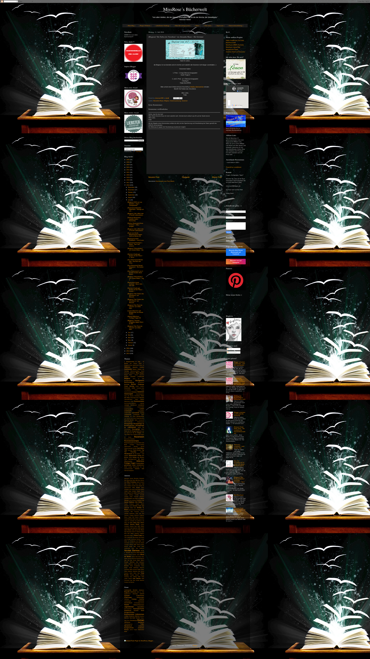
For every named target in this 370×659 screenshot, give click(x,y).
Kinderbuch (127, 610)
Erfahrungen (128, 597)
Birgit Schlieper (132, 491)
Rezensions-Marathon (129, 439)
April (129, 337)
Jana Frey (136, 522)
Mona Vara (135, 548)
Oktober (130, 192)
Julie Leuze (141, 528)
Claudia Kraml (128, 498)
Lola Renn (132, 542)
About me (141, 365)
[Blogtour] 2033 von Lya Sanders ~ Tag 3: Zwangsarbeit (135, 203)
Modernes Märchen (134, 616)
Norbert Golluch (128, 554)
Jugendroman (129, 607)
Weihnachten (133, 455)
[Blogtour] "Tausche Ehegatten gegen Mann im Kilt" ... (135, 322)
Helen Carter (135, 519)
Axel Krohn (137, 489)
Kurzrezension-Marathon (130, 403)
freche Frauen (133, 629)
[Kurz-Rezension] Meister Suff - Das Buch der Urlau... (135, 261)
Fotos (136, 389)
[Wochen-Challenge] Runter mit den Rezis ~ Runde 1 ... (135, 289)
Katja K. (132, 535)
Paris (128, 434)
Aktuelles (135, 367)
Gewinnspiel (128, 394)
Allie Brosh (138, 480)
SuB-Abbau (140, 448)
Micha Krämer (140, 544)
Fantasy (134, 599)
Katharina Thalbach (139, 533)
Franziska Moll (128, 511)
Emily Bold (133, 507)
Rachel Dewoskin (132, 558)
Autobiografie (127, 590)
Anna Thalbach (128, 485)
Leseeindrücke (127, 406)
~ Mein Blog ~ (131, 26)
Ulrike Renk (141, 576)
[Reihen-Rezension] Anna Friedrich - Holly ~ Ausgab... (135, 225)
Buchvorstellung (129, 382)
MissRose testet (231, 42)
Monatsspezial (140, 421)
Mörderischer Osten (232, 49)
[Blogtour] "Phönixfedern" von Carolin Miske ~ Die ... (135, 250)
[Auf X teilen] (178, 98)
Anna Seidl (141, 484)
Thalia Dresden (137, 450)
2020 (128, 175)
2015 (128, 348)
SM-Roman (127, 622)
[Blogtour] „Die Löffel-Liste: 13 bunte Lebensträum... (136, 214)
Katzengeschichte (138, 608)
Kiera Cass (138, 535)
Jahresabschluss (128, 399)
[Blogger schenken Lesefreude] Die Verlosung (239, 414)
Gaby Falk (138, 513)
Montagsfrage (128, 423)
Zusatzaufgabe (140, 463)
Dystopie (127, 595)
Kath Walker (130, 533)
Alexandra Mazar (158, 101)
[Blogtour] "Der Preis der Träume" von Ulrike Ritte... (135, 306)
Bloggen (142, 373)
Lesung (126, 416)
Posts (230, 349)
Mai (129, 335)
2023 (128, 167)
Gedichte (141, 599)
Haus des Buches (129, 395)
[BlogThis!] (176, 98)
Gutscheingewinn (140, 394)
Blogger (195, 645)
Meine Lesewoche (139, 420)
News (142, 429)
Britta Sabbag (127, 493)
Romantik (136, 442)
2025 (128, 162)
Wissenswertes (128, 461)
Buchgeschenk (128, 380)
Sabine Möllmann (128, 564)
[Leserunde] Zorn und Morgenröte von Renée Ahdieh (135, 312)
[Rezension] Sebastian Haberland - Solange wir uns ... (136, 209)
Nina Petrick (134, 552)
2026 (128, 159)
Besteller (135, 590)
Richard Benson (140, 558)
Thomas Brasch (134, 575)
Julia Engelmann (134, 528)
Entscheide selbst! (129, 388)
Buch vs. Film (138, 378)
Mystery (142, 616)
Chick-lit (142, 593)
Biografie (127, 592)
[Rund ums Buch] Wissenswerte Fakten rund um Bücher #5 (135, 234)
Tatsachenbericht (128, 624)
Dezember (131, 187)
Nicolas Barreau (132, 550)
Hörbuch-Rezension (138, 605)
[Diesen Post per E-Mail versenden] (174, 98)
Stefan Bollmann (128, 571)
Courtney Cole (140, 500)
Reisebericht (133, 620)
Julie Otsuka (127, 530)
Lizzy (131, 418)
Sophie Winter (140, 569)
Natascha (142, 548)
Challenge (141, 384)
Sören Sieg (137, 573)
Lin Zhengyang (131, 541)
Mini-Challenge (128, 422)
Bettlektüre (132, 373)
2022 (128, 170)
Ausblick (142, 367)
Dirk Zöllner (139, 502)
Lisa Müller (138, 541)
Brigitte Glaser (140, 491)
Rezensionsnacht (128, 442)
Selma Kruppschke (135, 565)
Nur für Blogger (137, 432)
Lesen (142, 409)
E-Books (142, 386)
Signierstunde (127, 446)
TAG (125, 450)
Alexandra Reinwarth (139, 478)
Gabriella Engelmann (129, 513)
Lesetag (142, 412)
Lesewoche (127, 414)
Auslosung (128, 369)
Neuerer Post (153, 177)
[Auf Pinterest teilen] (181, 98)
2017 (128, 182)
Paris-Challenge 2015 (135, 434)
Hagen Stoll (131, 517)
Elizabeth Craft (128, 505)
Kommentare (232, 352)
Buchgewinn (139, 380)
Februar (130, 342)
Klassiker (136, 610)
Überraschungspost (129, 470)
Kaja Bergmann (128, 531)
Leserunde (127, 412)
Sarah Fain (137, 564)
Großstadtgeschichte (139, 602)
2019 (128, 177)
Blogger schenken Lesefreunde (134, 376)
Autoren (134, 369)
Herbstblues (137, 395)
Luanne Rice (138, 542)
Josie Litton (127, 528)
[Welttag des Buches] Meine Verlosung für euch (239, 397)
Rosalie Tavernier (129, 562)
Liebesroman (139, 614)
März (129, 340)
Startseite (186, 177)
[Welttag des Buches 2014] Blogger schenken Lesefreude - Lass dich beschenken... (239, 381)
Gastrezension (127, 392)
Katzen (142, 399)
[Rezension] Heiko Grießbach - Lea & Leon (136, 239)
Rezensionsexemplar (131, 441)
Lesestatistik (135, 412)
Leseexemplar (140, 406)
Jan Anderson (138, 520)
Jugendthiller (140, 607)
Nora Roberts (140, 552)
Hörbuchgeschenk (134, 397)
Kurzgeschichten (129, 612)
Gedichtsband (127, 601)
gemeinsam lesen (130, 465)
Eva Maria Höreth (140, 509)
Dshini (137, 386)
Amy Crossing (131, 482)
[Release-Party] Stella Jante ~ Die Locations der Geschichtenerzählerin (239, 430)
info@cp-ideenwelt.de (197, 87)
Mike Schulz (137, 546)
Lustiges (126, 616)
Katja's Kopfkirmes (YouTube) (235, 40)
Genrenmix (141, 601)
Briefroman (133, 592)
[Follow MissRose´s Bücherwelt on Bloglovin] (233, 340)
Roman (140, 620)
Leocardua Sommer (135, 539)
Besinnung (126, 373)
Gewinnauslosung (175, 101)
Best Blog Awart (238, 495)
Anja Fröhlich (127, 484)
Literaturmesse (140, 416)
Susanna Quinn (128, 573)
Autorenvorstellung (135, 371)
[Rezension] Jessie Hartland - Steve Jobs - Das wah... (135, 284)
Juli (129, 200)
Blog (137, 373)
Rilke (125, 560)
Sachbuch (141, 622)
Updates (142, 451)
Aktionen (127, 367)
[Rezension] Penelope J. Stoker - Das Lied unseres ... (135, 244)
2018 (128, 180)
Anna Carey (135, 484)
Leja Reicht (141, 537)
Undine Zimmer (128, 578)
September (131, 195)
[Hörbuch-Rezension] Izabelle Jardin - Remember (134, 219)
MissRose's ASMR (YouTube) (235, 45)
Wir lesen (141, 459)
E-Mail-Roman (140, 595)
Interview (141, 397)
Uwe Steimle (137, 578)
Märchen (126, 618)
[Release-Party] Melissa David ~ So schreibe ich (240, 509)
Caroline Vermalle (139, 494)
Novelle (138, 618)
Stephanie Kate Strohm (138, 571)
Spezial (142, 446)
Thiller (142, 624)
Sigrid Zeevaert (133, 569)
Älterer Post (217, 177)
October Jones (136, 554)
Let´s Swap (132, 416)
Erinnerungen (140, 597)
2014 (128, 351)
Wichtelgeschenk (132, 459)
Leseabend (141, 405)
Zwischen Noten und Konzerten (235, 52)
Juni (129, 332)
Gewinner (185, 101)
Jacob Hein (141, 519)
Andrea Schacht (140, 482)
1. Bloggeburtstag (129, 361)
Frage (142, 389)
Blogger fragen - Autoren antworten (134, 374)
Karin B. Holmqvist (136, 531)
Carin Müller (134, 493)
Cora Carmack (132, 500)
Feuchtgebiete (127, 389)
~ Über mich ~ (208, 26)
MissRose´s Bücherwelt (185, 9)
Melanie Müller (133, 544)
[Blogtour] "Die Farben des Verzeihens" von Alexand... (136, 295)
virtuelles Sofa (139, 468)
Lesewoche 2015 (138, 414)
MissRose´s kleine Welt (233, 47)
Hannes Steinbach (139, 517)
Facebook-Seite (140, 388)
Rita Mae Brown (131, 560)
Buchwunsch (141, 382)
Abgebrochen (135, 365)
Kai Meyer (141, 530)
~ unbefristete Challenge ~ (163, 26)
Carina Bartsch (140, 493)
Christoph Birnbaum (139, 496)
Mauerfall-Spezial (129, 420)
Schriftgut (132, 444)
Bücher (133, 384)
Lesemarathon (128, 409)
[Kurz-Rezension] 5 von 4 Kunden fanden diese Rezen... (135, 272)
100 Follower (133, 363)
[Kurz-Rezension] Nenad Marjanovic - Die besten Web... (135, 267)
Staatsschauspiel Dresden (130, 448)
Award (142, 371)
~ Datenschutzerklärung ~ (235, 26)
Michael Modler (128, 546)
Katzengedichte (128, 608)
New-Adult (132, 618)
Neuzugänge (136, 429)
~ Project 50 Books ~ (145, 26)
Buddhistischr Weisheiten (131, 593)
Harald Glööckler (128, 519)
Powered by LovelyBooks (233, 167)
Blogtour (166, 101)
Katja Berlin (127, 535)
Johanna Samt (133, 526)
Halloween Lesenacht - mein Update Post (239, 446)
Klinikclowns (127, 401)
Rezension (139, 437)
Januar (130, 345)
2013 (128, 353)
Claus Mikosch (135, 498)
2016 (128, 185)
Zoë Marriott (131, 582)
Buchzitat (126, 384)
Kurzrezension (139, 401)
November (131, 190)
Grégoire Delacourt (134, 515)
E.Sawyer (131, 504)
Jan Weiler (130, 522)
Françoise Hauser (139, 511)
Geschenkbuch (128, 603)
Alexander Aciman (128, 478)
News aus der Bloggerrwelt (131, 431)
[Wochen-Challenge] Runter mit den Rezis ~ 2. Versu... (135, 255)
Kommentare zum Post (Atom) (165, 181)
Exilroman (126, 599)
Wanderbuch (128, 453)
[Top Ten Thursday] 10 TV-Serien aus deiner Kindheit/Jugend (239, 463)
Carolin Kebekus (128, 494)
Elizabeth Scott (137, 506)
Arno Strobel (136, 487)
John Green (140, 526)
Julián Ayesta (135, 529)
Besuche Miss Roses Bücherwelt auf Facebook (236, 252)
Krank (132, 401)
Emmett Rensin (131, 509)
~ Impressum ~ (220, 26)
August (130, 197)
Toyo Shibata (133, 576)
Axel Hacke (132, 489)
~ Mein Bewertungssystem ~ (182, 26)
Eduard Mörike (140, 504)
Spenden (136, 446)
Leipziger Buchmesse (130, 405)
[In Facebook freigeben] (180, 98)
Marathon (142, 418)
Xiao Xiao (132, 580)
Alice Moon (132, 480)
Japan (136, 399)
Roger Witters (140, 560)
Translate (138, 151)
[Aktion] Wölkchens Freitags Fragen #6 (134, 317)
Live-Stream (127, 418)
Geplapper (134, 392)
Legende (142, 403)
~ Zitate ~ (197, 26)
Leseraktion (141, 411)
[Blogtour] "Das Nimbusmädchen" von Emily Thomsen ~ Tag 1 (239, 480)
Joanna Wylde (134, 524)
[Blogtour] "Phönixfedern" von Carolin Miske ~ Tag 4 (136, 278)
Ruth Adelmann (140, 562)
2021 (128, 172)
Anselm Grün (135, 485)
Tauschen (130, 450)
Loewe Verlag (136, 418)
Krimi (142, 610)
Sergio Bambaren (133, 567)
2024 (128, 164)
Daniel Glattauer (129, 502)
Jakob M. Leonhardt (129, 520)
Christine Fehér (128, 496)
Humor (126, 605)
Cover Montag (129, 386)
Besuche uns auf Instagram (235, 261)
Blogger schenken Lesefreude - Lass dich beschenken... (239, 363)
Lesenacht (127, 411)
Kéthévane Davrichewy (132, 537)
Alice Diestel (127, 480)
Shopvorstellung (140, 444)
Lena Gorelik (127, 539)
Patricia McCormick (136, 556)
